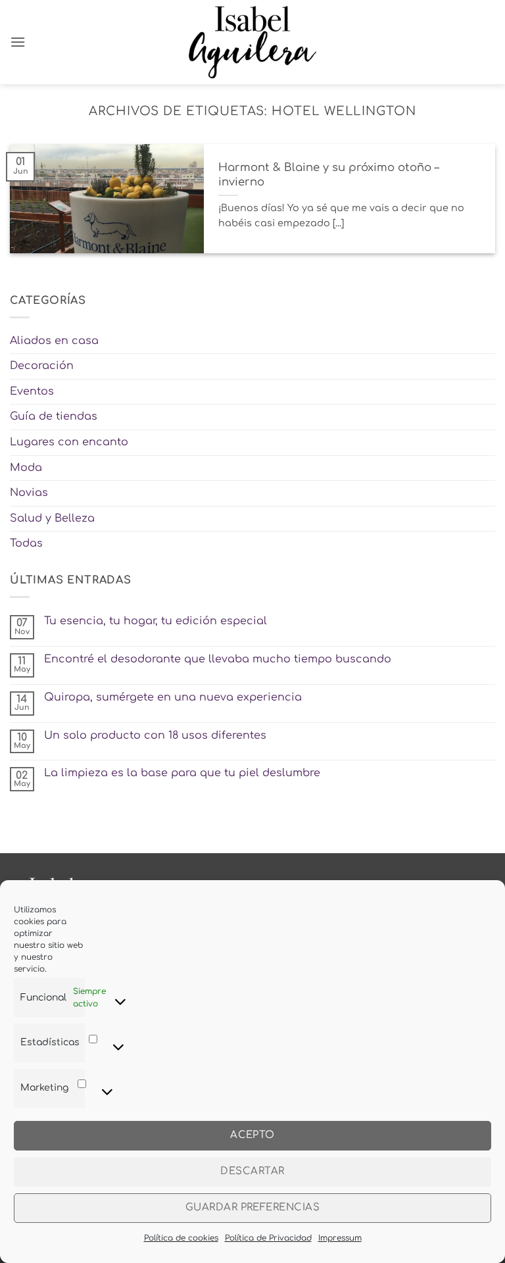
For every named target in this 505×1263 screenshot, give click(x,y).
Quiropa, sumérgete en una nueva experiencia (173, 697)
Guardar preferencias (252, 1207)
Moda (26, 468)
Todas (26, 543)
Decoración (42, 366)
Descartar (252, 1171)
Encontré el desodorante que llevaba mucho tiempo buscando (217, 659)
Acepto (252, 1135)
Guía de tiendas (53, 416)
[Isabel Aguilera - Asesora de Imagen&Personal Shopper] (253, 42)
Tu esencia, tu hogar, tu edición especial (155, 621)
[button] (18, 42)
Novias (29, 493)
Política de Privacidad (268, 1238)
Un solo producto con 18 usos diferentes (155, 735)
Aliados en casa (54, 341)
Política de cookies (181, 1238)
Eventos (32, 391)
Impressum (340, 1238)
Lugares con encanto (69, 442)
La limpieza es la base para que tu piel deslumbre (182, 773)
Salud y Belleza (52, 518)
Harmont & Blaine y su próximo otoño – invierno (328, 174)
